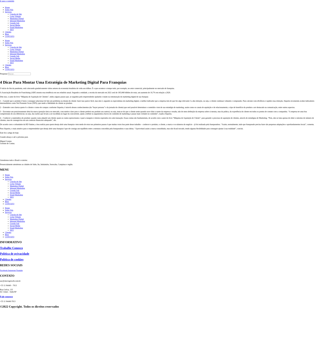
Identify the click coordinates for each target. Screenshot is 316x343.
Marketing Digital (17, 19)
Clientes (8, 32)
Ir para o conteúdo (7, 1)
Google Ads (14, 23)
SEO (12, 30)
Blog (7, 34)
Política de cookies (11, 259)
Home (7, 7)
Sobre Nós (9, 10)
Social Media (15, 25)
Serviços (8, 12)
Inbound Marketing (17, 21)
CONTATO (9, 36)
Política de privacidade (14, 253)
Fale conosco (6, 296)
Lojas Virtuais (15, 16)
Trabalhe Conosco (11, 248)
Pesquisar (3, 74)
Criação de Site (16, 14)
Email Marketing (16, 27)
